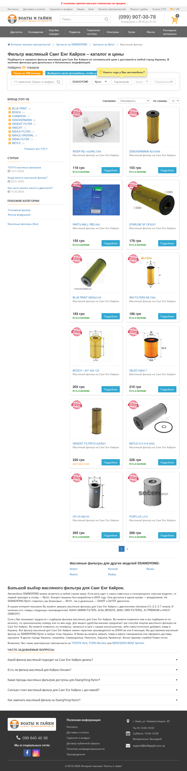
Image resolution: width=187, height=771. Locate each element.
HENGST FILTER (21, 124)
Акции (80, 9)
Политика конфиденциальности (86, 749)
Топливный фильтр (19, 210)
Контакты (13, 9)
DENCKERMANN (21, 120)
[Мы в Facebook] (27, 753)
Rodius (112, 574)
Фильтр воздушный (19, 214)
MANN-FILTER (20, 139)
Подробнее (110, 170)
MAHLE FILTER (20, 131)
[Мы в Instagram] (36, 753)
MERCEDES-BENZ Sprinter (128, 643)
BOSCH (16, 112)
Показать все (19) (35, 148)
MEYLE (16, 143)
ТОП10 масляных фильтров (24, 167)
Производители (76, 754)
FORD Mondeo (97, 643)
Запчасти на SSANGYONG (71, 44)
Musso (150, 569)
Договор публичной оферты (83, 743)
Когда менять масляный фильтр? (27, 177)
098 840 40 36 (35, 737)
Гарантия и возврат (61, 9)
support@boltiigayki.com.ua (149, 745)
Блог (91, 9)
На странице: (160, 100)
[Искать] (106, 19)
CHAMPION (18, 116)
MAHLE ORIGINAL (22, 135)
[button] (16, 31)
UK (177, 9)
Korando (113, 569)
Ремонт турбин (139, 9)
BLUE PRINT (19, 108)
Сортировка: (109, 100)
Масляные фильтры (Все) (23, 224)
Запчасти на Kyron (104, 44)
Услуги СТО (159, 9)
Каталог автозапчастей (112, 9)
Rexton (74, 574)
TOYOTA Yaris (79, 643)
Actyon (74, 569)
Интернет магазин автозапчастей (30, 44)
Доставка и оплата (34, 9)
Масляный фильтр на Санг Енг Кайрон (96, 153)
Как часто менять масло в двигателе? (30, 188)
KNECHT (16, 127)
